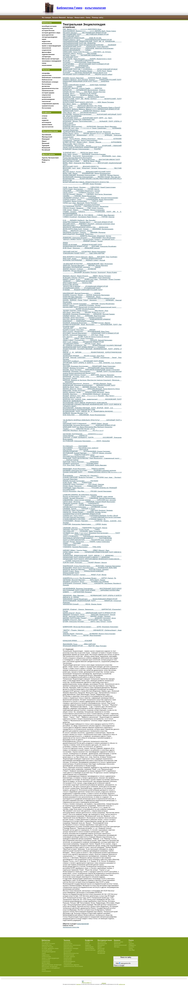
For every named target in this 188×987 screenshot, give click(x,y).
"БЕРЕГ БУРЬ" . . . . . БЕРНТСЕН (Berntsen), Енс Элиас (82, 105)
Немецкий (46, 139)
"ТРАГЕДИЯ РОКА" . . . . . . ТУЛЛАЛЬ (76, 545)
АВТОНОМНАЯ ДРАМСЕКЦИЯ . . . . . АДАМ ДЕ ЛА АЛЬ (82, 38)
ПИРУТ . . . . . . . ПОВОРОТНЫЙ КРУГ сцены (79, 455)
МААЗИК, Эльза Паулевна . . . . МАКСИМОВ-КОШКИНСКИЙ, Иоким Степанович (91, 370)
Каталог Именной (59, 17)
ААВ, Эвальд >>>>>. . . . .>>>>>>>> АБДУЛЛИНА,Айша (82, 29)
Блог (44, 162)
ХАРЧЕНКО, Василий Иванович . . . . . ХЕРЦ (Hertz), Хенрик (84, 580)
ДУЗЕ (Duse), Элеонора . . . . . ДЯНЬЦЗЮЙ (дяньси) (81, 248)
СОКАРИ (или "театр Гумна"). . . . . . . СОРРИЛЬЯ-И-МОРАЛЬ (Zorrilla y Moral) (90, 515)
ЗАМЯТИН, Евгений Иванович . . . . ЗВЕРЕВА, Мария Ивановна (85, 265)
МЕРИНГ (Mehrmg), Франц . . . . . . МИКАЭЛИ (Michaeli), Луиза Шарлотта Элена (91, 389)
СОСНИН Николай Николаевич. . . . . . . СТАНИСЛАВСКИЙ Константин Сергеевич (92, 517)
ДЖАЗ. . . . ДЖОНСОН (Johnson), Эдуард (77, 231)
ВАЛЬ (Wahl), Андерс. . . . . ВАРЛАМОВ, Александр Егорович (84, 154)
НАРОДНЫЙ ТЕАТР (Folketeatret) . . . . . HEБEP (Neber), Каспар (85, 423)
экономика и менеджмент (51, 61)
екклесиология (47, 90)
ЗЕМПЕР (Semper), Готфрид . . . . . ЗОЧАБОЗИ (79, 269)
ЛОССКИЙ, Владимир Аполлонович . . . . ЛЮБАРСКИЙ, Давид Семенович (89, 366)
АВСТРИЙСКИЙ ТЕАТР (71, 36)
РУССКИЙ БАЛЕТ (69, 489)
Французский (47, 137)
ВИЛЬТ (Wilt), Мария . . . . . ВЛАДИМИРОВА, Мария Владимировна (86, 173)
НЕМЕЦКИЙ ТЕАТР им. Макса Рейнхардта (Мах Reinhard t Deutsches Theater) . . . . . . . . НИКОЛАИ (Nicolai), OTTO (87, 428)
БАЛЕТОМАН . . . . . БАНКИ (72, 86)
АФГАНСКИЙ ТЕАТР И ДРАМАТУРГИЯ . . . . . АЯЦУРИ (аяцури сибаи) (87, 74)
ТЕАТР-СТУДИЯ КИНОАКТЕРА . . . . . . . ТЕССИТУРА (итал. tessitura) (87, 540)
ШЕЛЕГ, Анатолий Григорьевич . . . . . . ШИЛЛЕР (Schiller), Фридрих (87, 616)
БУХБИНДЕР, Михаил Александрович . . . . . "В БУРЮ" (82, 149)
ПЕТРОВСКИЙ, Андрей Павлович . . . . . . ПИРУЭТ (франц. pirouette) (87, 453)
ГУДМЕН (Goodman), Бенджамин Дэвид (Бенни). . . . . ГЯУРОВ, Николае (88, 217)
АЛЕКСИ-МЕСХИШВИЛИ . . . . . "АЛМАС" (77, 50)
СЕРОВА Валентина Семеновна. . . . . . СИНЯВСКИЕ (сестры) (85, 507)
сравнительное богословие (73, 966)
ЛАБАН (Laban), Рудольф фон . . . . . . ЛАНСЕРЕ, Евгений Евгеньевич (87, 340)
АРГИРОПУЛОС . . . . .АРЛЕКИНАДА (75, 66)
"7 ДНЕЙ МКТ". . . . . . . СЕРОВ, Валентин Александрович (83, 505)
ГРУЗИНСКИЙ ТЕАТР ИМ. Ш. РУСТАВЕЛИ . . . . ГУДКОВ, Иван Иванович (88, 215)
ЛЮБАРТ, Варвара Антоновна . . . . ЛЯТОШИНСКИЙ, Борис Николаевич (88, 368)
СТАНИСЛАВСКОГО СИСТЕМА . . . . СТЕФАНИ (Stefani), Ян (84, 519)
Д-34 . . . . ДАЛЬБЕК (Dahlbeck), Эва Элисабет (79, 220)
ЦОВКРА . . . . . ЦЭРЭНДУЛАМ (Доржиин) (77, 592)
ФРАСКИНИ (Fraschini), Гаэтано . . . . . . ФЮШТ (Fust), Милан (84, 574)
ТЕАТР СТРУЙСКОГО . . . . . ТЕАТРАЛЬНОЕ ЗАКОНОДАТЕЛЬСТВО (87, 536)
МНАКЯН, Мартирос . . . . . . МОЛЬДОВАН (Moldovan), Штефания (86, 394)
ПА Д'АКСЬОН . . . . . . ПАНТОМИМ (75, 446)
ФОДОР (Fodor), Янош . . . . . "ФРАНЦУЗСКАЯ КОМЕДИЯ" (83, 571)
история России (48, 30)
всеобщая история (49, 26)
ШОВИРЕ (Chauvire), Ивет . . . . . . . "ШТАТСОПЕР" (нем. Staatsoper (87, 620)
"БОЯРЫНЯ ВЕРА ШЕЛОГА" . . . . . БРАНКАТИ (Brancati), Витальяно (87, 132)
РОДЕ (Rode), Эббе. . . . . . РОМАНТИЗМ (77, 482)
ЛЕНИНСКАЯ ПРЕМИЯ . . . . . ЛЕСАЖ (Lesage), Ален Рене (83, 356)
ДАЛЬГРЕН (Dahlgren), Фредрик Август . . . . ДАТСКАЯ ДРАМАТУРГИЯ (88, 222)
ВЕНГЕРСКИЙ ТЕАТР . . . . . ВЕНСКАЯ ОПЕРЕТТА (80, 166)
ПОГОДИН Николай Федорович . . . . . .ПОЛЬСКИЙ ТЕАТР (83, 456)
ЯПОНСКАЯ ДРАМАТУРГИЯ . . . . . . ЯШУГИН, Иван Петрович (85, 646)
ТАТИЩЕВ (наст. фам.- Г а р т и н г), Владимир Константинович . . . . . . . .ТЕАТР (91, 533)
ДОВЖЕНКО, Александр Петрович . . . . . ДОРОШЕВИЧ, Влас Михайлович (89, 237)
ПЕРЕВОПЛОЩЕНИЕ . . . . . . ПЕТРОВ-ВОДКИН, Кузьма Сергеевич (86, 451)
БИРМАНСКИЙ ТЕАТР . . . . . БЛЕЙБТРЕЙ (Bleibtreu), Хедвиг (84, 111)
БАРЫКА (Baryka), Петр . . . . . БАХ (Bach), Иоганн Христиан (84, 92)
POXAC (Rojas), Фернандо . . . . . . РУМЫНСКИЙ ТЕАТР (82, 486)
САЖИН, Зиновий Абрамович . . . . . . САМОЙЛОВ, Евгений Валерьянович (89, 498)
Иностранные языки (50, 131)
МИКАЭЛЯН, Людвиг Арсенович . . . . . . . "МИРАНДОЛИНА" (84, 390)
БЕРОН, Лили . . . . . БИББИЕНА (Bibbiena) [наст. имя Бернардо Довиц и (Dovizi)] (91, 107)
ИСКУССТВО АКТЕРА (70, 284)
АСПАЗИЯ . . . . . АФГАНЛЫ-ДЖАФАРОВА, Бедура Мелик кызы (85, 72)
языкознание (47, 65)
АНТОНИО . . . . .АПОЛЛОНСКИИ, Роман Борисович (81, 62)
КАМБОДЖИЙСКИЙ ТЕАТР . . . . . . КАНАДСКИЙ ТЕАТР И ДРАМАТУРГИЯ (89, 298)
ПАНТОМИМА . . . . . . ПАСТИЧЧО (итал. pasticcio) (80, 448)
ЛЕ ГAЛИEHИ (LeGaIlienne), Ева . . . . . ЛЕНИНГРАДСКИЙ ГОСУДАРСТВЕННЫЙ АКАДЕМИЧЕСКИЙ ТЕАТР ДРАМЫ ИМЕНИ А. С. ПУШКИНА (92, 346)
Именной (117, 943)
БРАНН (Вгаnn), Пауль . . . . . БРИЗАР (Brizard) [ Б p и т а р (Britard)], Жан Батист (91, 133)
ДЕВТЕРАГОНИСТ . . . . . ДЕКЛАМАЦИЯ (77, 225)
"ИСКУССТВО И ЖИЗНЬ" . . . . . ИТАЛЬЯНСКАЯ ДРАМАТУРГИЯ (85, 286)
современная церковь (50, 103)
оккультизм (46, 95)
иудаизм (45, 120)
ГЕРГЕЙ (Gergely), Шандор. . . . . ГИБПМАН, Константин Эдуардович (87, 194)
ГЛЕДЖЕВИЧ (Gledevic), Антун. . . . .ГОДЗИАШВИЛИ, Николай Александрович (90, 198)
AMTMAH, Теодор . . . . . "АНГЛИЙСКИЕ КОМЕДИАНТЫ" (83, 55)
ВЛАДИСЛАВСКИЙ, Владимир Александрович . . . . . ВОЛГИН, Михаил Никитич (91, 175)
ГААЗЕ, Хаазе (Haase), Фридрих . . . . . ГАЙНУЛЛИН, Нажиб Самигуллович (89, 187)
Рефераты (46, 160)
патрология (46, 97)
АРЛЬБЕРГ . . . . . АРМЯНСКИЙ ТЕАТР (76, 67)
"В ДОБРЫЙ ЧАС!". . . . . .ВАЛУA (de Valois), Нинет (80, 152)
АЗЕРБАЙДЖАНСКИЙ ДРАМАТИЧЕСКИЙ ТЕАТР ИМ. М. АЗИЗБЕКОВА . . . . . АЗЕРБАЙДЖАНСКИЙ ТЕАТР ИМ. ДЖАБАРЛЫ (92, 42)
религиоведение (48, 99)
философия (46, 52)
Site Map (132, 950)
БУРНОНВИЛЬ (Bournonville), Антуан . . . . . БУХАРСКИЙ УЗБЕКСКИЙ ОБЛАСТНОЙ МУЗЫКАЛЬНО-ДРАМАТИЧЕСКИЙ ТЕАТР (92, 146)
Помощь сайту (97, 17)
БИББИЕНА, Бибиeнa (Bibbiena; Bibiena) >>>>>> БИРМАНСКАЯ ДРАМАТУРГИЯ (91, 109)
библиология (47, 80)
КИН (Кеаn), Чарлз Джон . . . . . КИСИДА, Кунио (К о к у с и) (84, 312)
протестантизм (47, 127)
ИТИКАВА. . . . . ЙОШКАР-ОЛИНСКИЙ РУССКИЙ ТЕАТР (82, 290)
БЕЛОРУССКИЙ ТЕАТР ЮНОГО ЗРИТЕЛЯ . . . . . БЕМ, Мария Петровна (88, 102)
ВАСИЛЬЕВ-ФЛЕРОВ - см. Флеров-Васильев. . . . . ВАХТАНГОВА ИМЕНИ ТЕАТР (91, 159)
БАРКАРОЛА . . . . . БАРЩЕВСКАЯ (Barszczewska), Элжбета (84, 90)
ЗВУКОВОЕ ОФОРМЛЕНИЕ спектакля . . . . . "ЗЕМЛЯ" (82, 267)
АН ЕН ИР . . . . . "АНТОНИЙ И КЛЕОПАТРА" (78, 60)
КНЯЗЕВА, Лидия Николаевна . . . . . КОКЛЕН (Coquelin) (82, 317)
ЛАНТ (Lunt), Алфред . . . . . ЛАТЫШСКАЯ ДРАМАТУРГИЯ (83, 342)
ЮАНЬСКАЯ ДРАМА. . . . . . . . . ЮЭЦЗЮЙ (77, 640)
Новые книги (79, 17)
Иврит (44, 141)
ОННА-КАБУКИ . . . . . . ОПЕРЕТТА (75, 436)
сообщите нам (122, 984)
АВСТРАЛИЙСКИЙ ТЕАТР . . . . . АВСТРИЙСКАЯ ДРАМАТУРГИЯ (86, 34)
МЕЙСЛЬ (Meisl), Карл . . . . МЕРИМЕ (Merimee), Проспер (83, 387)
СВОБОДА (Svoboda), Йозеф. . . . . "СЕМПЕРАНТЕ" (81, 503)
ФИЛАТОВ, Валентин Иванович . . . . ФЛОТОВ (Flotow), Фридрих (86, 569)
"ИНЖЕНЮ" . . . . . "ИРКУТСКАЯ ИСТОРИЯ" (78, 281)
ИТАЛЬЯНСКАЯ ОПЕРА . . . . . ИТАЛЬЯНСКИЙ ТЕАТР (82, 288)
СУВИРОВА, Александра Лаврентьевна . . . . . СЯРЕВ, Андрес (85, 524)
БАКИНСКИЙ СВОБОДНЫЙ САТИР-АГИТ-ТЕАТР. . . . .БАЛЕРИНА (86, 81)
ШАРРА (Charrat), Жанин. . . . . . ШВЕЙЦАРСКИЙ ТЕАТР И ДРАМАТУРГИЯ (89, 613)
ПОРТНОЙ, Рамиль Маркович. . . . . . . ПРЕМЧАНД (80, 462)
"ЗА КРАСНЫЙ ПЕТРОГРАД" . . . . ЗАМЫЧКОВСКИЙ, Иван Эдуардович (88, 264)
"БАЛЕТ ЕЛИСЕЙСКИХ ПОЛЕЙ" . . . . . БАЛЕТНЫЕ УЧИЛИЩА (84, 85)
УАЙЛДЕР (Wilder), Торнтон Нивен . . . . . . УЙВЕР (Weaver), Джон (86, 550)
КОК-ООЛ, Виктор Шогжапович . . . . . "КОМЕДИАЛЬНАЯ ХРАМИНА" (87, 319)
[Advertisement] (51, 199)
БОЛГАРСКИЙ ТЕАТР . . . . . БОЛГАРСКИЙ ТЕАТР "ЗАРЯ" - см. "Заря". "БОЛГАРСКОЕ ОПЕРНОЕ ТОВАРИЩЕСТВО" (88, 118)
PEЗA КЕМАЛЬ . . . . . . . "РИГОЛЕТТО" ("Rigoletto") (80, 475)
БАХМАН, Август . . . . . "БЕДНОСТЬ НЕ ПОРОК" (80, 93)
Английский (46, 134)
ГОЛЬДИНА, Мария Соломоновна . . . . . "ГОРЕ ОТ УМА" (83, 201)
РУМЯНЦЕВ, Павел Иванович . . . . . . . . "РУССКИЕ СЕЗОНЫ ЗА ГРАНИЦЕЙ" (90, 488)
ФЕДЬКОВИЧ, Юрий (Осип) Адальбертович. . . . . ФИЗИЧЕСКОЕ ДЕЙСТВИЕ (90, 568)
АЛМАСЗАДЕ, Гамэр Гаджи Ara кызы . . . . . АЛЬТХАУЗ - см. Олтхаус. (87, 52)
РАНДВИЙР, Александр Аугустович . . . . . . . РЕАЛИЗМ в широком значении (89, 470)
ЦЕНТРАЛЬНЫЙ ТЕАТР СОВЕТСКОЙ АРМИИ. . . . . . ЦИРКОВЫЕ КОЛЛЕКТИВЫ (91, 590)
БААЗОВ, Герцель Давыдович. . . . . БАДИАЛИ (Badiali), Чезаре (85, 78)
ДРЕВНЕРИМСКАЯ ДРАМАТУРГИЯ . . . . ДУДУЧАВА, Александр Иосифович (89, 246)
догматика (46, 86)
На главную (46, 17)
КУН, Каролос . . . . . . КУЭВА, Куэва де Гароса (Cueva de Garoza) (86, 337)
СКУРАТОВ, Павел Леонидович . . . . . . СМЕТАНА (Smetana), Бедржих (88, 510)
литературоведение (49, 37)
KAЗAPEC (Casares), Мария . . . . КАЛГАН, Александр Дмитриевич (86, 295)
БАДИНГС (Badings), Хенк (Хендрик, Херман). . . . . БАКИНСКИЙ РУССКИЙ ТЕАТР (92, 79)
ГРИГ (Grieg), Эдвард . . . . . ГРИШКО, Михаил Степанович (84, 210)
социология (46, 50)
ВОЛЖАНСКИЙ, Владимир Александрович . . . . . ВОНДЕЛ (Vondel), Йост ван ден (91, 177)
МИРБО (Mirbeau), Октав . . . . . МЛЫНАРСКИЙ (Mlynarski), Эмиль (86, 392)
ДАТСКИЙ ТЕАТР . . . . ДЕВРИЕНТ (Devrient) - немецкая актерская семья (89, 224)
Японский (45, 143)
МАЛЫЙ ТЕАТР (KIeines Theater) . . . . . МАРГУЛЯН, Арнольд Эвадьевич (88, 375)
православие (47, 124)
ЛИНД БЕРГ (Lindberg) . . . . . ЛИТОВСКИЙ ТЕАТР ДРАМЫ (83, 361)
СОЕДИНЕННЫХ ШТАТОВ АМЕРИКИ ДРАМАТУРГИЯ (82, 514)
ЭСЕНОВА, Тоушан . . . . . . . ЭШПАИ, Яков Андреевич (82, 635)
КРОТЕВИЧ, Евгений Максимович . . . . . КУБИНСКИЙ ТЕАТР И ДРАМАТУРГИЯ (91, 333)
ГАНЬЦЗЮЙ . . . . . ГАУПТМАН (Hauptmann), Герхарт (81, 191)
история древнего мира (51, 33)
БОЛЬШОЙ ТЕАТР (69, 125)
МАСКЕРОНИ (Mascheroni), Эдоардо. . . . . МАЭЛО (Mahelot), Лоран (87, 383)
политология (47, 43)
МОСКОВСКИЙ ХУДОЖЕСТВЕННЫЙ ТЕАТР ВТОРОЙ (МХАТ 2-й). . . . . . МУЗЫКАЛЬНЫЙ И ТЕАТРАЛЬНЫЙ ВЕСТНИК (92, 408)
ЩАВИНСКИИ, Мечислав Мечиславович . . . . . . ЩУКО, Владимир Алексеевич (90, 627)
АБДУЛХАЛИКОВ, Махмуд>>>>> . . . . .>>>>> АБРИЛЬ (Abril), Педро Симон (89, 31)
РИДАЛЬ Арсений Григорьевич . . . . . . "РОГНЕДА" (80, 481)
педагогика (46, 41)
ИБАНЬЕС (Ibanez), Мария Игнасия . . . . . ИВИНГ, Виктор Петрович (87, 276)
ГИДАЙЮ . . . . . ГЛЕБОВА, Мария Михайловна (79, 196)
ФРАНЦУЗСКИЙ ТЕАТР (71, 573)
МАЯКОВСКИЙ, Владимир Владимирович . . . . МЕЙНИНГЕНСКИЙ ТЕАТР (89, 385)
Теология (46, 70)
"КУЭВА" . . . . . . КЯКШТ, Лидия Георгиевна (78, 338)
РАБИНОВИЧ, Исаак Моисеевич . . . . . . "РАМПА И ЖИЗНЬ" (84, 469)
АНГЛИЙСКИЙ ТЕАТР (70, 57)
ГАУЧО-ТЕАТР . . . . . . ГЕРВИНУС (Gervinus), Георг (81, 192)
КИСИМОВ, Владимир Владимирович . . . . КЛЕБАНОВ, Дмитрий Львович (89, 314)
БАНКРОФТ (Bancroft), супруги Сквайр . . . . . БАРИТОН (82, 88)
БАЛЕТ (65, 83)
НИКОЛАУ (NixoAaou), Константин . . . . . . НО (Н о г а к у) (83, 430)
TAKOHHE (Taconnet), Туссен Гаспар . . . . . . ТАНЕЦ (81, 529)
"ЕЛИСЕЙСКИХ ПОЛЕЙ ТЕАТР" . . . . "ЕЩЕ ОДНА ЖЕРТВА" (84, 253)
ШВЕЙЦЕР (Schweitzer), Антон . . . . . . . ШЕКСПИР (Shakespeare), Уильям (89, 614)
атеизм (44, 116)
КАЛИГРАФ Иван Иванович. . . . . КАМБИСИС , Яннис (82, 297)
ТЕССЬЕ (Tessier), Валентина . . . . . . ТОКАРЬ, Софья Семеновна (86, 541)
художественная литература (51, 965)
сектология (46, 101)
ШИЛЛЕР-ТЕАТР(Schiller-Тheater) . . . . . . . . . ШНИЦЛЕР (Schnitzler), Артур (89, 618)
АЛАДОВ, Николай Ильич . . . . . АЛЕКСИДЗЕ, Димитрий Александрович (88, 48)
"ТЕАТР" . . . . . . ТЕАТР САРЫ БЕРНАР (76, 535)
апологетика (46, 75)
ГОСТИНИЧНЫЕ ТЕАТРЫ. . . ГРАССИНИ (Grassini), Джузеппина (85, 206)
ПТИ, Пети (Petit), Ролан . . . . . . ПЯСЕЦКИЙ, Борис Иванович (85, 465)
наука (44, 39)
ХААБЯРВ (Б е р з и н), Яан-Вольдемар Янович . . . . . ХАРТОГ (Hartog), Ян (89, 578)
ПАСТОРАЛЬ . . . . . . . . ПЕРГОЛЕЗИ (75, 449)
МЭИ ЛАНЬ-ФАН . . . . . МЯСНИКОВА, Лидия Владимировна (84, 415)
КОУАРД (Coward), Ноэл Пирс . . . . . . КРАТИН (79, 330)
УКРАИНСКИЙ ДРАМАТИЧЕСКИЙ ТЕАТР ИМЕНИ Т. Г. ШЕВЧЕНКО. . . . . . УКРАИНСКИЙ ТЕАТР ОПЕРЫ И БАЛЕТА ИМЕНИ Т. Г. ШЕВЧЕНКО (92, 556)
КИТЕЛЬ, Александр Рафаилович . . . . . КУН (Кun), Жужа (83, 335)
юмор (44, 63)
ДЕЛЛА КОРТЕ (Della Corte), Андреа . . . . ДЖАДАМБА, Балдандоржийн (88, 229)
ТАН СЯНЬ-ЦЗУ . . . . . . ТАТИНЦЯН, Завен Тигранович (82, 531)
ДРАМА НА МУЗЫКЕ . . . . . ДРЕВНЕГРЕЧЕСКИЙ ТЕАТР (82, 244)
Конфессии (46, 112)
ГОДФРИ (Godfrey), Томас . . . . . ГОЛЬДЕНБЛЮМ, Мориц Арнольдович (88, 199)
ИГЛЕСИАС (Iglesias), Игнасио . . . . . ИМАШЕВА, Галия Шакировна (86, 277)
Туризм (131, 943)
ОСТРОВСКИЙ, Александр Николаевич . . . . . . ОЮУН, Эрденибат (86, 441)
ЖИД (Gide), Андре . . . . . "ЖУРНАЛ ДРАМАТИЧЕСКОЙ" (82, 258)
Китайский (46, 150)
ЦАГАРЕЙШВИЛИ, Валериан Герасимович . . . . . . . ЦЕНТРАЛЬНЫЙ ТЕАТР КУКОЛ (92, 588)
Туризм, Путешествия (50, 158)
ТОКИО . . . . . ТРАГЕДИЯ (72, 543)
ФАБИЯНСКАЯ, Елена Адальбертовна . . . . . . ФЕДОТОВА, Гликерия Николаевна (92, 566)
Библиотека (47, 23)
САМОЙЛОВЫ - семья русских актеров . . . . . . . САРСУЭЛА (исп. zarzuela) (89, 500)
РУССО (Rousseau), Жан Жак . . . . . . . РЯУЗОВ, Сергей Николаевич (87, 491)
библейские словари (50, 82)
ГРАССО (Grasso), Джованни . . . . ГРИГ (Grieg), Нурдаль (83, 208)
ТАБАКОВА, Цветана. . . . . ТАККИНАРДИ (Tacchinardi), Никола (85, 528)
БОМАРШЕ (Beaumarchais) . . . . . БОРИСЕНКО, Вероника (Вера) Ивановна (90, 126)
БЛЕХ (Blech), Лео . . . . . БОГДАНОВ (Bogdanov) (80, 112)
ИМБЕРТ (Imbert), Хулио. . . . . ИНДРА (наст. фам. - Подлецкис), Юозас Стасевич (91, 279)
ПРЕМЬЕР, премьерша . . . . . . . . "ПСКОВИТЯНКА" (81, 463)
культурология (95, 7)
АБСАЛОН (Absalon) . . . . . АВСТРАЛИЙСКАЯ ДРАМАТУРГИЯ (84, 33)
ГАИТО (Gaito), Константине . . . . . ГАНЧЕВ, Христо (81, 189)
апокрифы (46, 73)
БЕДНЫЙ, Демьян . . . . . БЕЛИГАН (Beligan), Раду (80, 95)
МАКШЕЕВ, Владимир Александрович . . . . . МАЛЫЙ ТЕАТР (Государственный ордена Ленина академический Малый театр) (92, 372)
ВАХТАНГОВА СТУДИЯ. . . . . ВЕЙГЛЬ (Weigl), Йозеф (81, 161)
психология (46, 48)
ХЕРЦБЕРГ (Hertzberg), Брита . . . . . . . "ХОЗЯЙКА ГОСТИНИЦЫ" (86, 581)
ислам (44, 118)
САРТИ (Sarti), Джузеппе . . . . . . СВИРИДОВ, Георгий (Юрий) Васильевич (89, 502)
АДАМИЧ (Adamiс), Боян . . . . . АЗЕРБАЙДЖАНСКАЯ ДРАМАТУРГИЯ (87, 39)
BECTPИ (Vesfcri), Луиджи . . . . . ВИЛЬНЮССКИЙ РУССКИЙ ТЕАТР (87, 171)
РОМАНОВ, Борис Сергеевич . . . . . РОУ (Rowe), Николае (83, 484)
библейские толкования (51, 77)
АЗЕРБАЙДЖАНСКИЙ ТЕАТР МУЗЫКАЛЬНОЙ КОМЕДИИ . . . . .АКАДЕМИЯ (89, 45)
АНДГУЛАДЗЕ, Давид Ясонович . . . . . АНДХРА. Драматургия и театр (87, 59)
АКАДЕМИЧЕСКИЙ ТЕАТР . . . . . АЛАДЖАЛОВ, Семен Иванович (85, 46)
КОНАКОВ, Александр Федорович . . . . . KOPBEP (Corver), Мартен (86, 323)
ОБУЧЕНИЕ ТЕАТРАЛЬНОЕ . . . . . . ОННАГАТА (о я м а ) (83, 434)
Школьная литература (50, 59)
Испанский (46, 148)
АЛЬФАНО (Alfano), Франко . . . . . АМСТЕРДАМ (80, 53)
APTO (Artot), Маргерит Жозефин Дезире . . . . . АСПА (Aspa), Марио (87, 71)
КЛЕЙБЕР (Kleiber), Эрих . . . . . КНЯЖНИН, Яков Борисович (84, 316)
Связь (88, 17)
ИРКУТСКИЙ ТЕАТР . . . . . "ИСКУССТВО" (77, 283)
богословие (46, 84)
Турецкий (45, 145)
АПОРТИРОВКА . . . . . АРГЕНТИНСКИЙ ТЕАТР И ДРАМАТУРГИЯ (86, 64)
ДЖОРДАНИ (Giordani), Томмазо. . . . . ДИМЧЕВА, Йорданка (84, 232)
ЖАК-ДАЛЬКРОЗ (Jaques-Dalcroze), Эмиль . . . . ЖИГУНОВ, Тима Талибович (90, 257)
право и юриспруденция (51, 46)
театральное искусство (71, 927)
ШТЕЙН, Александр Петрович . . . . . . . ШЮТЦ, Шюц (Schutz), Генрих (87, 621)
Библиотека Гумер (69, 7)
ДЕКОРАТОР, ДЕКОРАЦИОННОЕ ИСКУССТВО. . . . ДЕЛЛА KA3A (85, 227)
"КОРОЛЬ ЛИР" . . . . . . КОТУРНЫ (75, 328)
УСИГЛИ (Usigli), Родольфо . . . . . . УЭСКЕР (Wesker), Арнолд (85, 562)
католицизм (46, 122)
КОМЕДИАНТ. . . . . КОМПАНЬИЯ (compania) (78, 321)
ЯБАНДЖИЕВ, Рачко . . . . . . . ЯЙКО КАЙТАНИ (79, 644)
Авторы (70, 17)
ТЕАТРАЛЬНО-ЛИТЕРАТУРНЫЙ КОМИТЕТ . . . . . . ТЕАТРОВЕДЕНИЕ (87, 538)
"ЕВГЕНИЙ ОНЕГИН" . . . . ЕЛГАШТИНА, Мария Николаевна (84, 251)
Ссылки (131, 947)
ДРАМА (65, 243)
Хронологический (120, 945)
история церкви (48, 93)
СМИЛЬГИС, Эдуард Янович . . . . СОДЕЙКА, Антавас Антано (84, 512)
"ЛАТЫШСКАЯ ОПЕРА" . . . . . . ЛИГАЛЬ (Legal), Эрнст (82, 343)
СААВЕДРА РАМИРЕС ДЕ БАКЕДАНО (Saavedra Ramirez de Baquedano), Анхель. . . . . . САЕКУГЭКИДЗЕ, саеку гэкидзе (88, 495)
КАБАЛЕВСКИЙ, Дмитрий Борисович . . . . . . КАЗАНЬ (81, 293)
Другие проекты (48, 154)
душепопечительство (50, 88)
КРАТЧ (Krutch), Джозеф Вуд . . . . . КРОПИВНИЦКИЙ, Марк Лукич (86, 331)
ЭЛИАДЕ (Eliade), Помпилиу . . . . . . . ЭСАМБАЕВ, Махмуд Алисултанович (89, 634)
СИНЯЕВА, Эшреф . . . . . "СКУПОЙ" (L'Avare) (79, 508)
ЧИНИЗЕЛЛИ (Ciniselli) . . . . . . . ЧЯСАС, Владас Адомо (82, 604)
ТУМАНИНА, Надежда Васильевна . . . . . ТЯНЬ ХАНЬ (82, 547)
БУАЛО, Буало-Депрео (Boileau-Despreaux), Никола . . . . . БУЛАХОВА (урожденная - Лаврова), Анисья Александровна (92, 139)
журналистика (47, 28)
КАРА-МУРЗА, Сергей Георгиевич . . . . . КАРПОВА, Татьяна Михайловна (88, 304)
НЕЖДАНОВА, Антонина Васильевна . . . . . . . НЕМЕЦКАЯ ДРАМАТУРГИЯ (89, 425)
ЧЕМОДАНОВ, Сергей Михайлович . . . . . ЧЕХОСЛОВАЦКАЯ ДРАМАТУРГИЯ (90, 599)
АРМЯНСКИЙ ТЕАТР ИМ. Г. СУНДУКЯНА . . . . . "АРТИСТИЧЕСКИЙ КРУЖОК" (90, 69)
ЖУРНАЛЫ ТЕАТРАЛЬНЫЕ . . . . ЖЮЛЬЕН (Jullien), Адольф (84, 260)
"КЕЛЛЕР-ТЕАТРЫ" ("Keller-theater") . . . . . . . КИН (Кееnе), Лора (85, 310)
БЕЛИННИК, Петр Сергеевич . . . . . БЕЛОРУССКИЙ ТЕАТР (84, 97)
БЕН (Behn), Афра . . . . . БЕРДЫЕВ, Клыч (77, 104)
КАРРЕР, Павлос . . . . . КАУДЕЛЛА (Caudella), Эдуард (81, 305)
